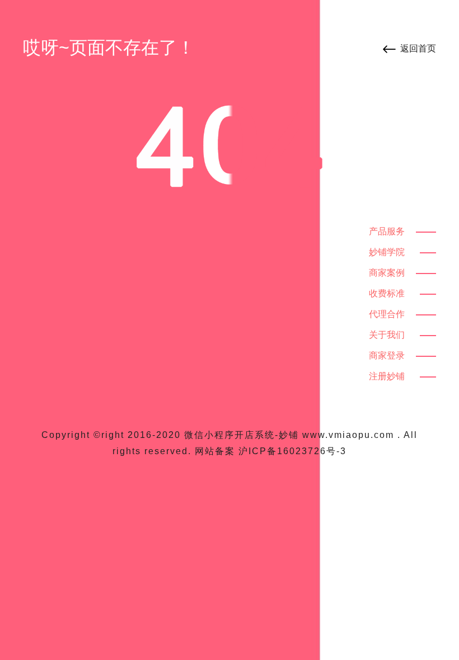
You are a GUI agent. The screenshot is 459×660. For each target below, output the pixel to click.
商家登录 (387, 355)
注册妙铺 (387, 376)
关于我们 (387, 335)
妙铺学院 (387, 252)
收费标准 (387, 293)
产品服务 (387, 231)
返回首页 (418, 48)
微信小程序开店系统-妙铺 (241, 435)
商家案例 (387, 272)
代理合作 (387, 314)
